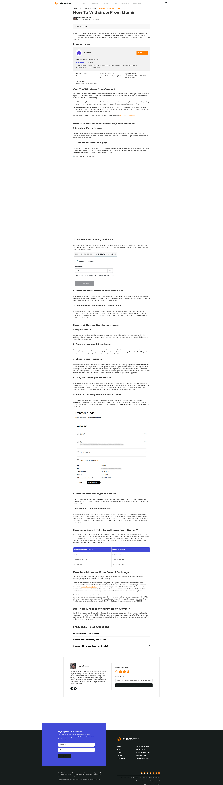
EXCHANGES (94, 3)
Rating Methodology (143, 752)
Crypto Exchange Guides (88, 8)
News (115, 3)
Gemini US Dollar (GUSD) (89, 587)
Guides (119, 752)
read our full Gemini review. (128, 116)
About (84, 3)
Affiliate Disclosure (143, 746)
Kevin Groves (87, 17)
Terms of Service (96, 779)
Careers (119, 755)
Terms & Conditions (142, 758)
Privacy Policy (141, 755)
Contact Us (137, 3)
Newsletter (125, 3)
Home (75, 8)
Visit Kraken (142, 53)
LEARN (106, 3)
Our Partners (140, 749)
